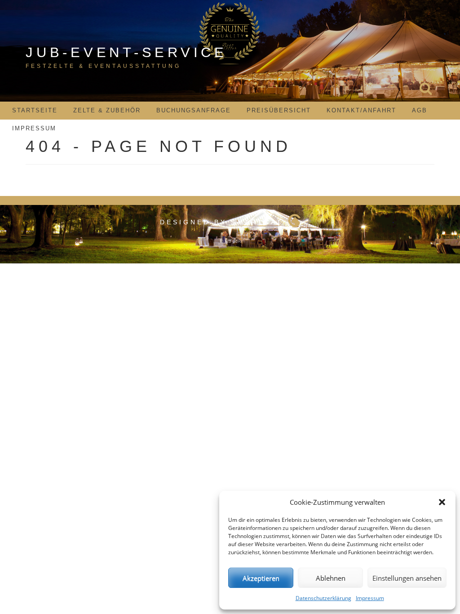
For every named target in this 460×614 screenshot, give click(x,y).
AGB (419, 110)
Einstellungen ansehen (407, 578)
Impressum (370, 598)
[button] (442, 502)
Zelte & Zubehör (107, 110)
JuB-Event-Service (126, 52)
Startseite (35, 110)
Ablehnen (330, 578)
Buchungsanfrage (193, 110)
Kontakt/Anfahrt (361, 110)
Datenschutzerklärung (323, 598)
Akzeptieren (261, 578)
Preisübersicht (279, 110)
